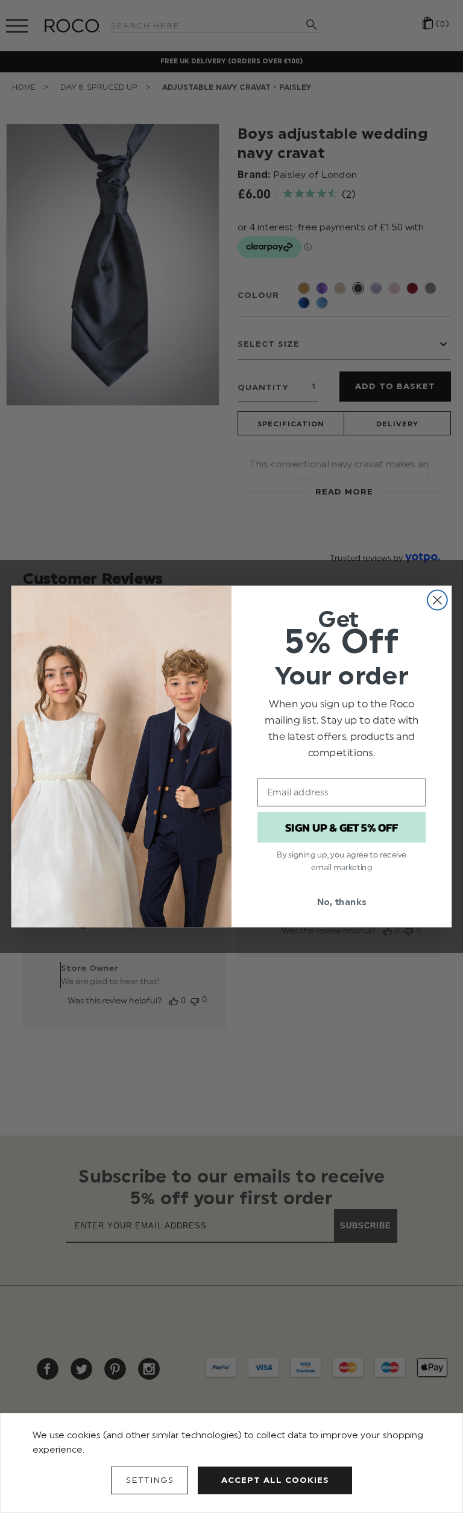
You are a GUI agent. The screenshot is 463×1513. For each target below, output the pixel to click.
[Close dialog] (437, 600)
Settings (150, 1480)
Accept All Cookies (275, 1480)
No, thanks (341, 902)
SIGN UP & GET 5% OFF (341, 827)
